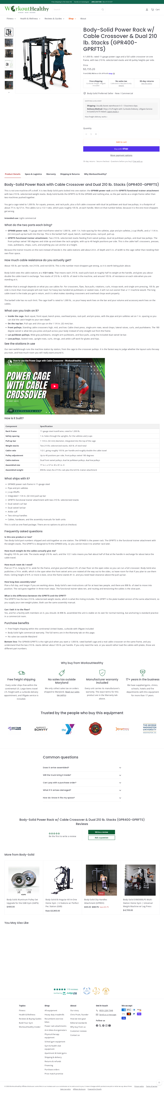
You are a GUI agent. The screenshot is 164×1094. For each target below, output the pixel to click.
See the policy (146, 83)
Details (121, 86)
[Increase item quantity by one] (96, 134)
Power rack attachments (55, 1026)
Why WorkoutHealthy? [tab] (95, 174)
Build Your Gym (26, 1023)
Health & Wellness (29, 18)
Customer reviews (78, 1031)
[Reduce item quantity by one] (86, 134)
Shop (71, 18)
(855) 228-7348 (96, 2)
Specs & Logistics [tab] (33, 174)
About (83, 18)
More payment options (121, 155)
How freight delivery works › (96, 116)
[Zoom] (48, 60)
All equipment (51, 1010)
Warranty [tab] (51, 174)
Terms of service (151, 1086)
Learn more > (113, 111)
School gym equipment (55, 1041)
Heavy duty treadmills (54, 1014)
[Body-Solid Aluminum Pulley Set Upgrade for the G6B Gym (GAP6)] (23, 885)
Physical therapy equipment (52, 1036)
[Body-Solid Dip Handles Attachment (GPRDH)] (101, 886)
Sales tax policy (65, 1089)
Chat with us (137, 161)
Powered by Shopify (95, 1089)
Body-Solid (26, 854)
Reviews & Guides (53, 18)
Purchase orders (52, 1069)
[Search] (102, 9)
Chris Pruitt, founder (79, 1014)
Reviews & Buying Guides (30, 1018)
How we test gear (78, 1018)
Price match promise (54, 1073)
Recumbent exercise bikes (54, 1020)
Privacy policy (139, 1086)
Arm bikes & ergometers (56, 1030)
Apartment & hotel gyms (56, 1053)
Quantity (87, 128)
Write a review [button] (101, 832)
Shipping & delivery (53, 1057)
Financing (49, 1065)
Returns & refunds (53, 1061)
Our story (74, 1010)
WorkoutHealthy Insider (29, 1027)
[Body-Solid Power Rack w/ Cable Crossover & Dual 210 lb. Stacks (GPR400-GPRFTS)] (17, 953)
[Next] (8, 91)
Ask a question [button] (101, 837)
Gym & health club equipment (53, 1047)
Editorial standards (78, 1023)
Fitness (10, 18)
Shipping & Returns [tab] (70, 174)
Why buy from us (78, 1027)
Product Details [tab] (12, 174)
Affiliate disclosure (79, 1089)
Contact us (75, 1035)
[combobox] (78, 9)
